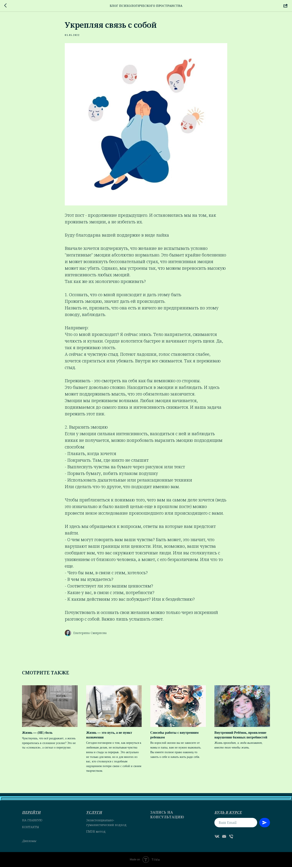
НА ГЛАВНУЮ (32, 820)
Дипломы (29, 841)
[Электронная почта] (224, 836)
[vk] (217, 836)
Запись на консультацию (167, 814)
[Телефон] (231, 836)
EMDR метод (96, 831)
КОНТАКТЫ (30, 827)
